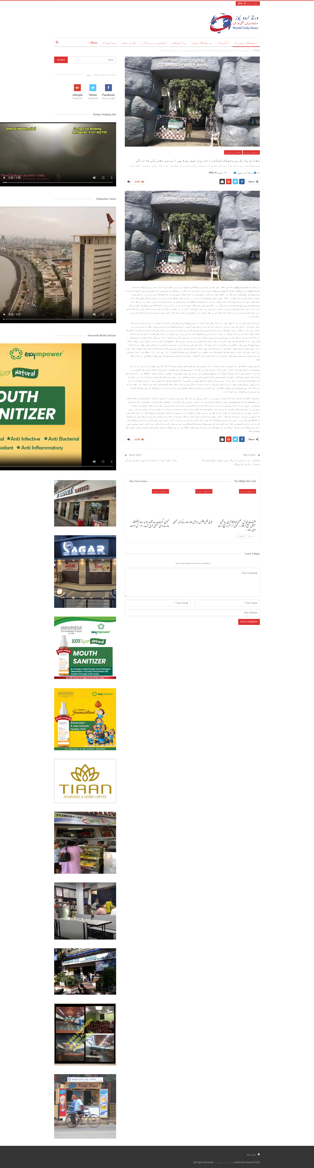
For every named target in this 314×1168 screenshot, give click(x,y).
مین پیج (251, 1154)
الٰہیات (224, 42)
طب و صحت (129, 42)
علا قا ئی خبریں (233, 152)
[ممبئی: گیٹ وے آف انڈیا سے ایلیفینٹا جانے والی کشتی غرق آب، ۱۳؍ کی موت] (149, 503)
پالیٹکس (179, 42)
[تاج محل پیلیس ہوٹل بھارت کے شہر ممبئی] (192, 503)
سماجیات (110, 42)
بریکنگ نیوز (201, 42)
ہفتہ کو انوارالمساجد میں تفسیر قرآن (151, 460)
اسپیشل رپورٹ (246, 42)
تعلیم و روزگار (154, 42)
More (93, 42)
